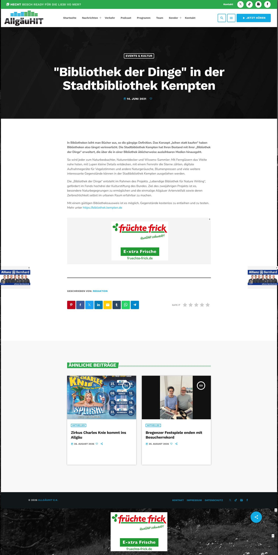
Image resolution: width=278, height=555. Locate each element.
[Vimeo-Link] (23, 18)
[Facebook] (267, 4)
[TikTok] (249, 4)
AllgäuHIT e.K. (48, 500)
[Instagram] (258, 4)
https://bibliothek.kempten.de (102, 208)
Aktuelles (78, 425)
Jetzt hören (254, 18)
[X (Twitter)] (240, 4)
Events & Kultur (139, 56)
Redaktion (100, 291)
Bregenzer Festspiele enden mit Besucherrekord (174, 435)
